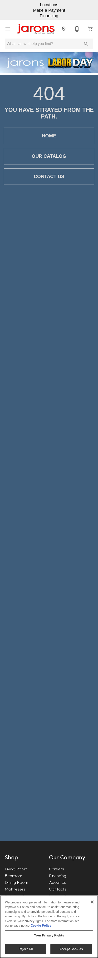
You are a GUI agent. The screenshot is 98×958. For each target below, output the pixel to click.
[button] (7, 29)
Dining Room (16, 882)
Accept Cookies (71, 949)
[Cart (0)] (90, 29)
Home (49, 135)
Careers (56, 869)
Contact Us (49, 176)
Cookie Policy (41, 925)
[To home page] (35, 28)
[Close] (92, 902)
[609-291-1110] (77, 29)
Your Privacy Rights (49, 935)
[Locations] (63, 29)
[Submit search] (86, 43)
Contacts (57, 889)
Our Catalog (49, 156)
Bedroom (13, 875)
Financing (57, 875)
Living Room (16, 869)
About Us (57, 882)
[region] (49, 926)
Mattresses (15, 889)
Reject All (26, 949)
